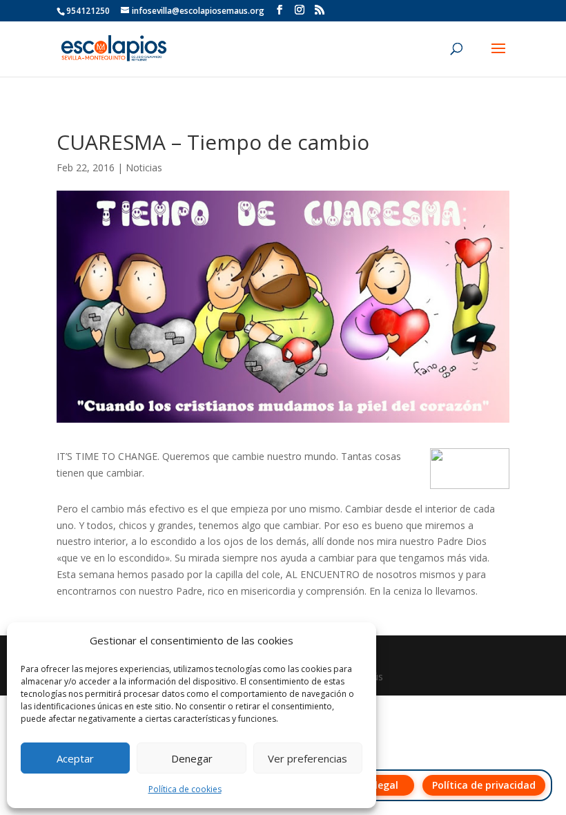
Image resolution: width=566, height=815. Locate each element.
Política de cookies (185, 789)
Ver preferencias (307, 758)
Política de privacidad (484, 785)
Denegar (192, 758)
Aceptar (75, 758)
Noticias (144, 167)
